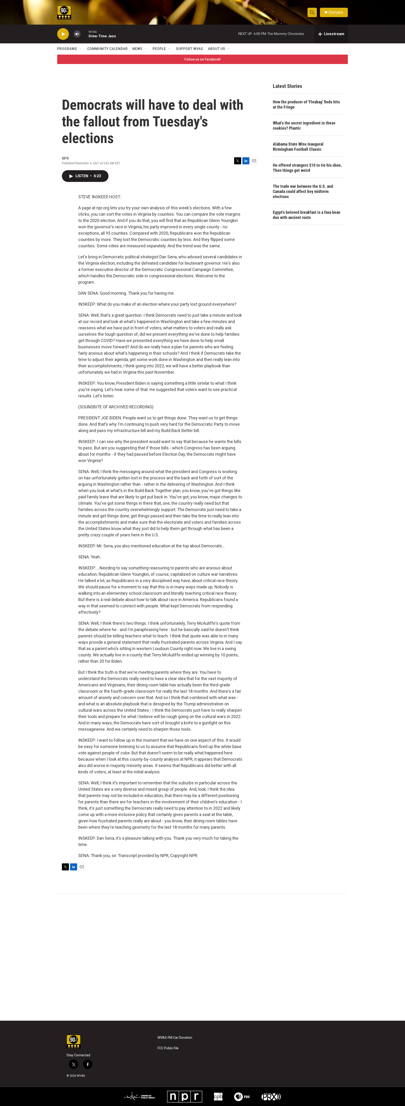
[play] (63, 34)
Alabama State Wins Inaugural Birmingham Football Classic (298, 147)
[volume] (77, 34)
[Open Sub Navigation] (80, 49)
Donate (336, 12)
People (159, 49)
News (137, 49)
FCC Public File (168, 1048)
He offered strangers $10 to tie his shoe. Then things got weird (307, 168)
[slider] (84, 33)
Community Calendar (107, 49)
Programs (67, 49)
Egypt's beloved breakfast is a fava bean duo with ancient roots (306, 215)
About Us (216, 49)
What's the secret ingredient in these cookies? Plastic (304, 125)
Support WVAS (189, 49)
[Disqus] (202, 957)
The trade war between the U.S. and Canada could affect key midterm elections (303, 191)
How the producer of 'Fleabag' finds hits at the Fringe (306, 104)
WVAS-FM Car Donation (175, 1037)
